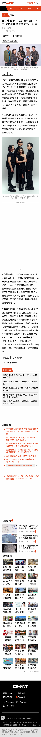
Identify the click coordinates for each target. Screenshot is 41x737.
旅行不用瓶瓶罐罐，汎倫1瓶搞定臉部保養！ (33, 568)
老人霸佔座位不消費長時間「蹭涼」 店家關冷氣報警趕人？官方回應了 (20, 667)
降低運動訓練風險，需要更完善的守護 (32, 596)
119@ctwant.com (24, 478)
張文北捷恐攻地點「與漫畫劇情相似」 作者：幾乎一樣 (22, 460)
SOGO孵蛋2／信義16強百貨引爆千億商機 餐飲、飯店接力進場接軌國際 (20, 624)
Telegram (10, 706)
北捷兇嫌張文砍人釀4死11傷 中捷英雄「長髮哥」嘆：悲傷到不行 (22, 450)
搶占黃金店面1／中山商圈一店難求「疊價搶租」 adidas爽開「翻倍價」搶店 (33, 610)
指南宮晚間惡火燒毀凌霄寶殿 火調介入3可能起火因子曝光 (8, 610)
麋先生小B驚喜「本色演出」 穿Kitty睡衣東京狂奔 (20, 376)
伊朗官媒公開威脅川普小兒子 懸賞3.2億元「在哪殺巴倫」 (7, 638)
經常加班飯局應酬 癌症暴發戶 (7, 596)
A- (10, 73)
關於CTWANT (9, 693)
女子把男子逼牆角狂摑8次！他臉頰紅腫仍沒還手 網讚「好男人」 (33, 667)
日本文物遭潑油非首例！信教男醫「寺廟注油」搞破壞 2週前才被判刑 (20, 596)
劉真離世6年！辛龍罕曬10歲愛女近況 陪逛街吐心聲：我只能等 (8, 624)
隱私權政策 (8, 732)
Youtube (23, 702)
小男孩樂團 (17, 36)
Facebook (10, 702)
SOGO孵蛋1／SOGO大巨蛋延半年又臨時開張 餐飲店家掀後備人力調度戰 (8, 582)
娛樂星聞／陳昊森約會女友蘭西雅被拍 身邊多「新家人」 (32, 582)
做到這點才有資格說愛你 (19, 638)
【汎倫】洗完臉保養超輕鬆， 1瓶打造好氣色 (20, 610)
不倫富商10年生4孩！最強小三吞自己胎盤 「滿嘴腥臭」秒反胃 (19, 653)
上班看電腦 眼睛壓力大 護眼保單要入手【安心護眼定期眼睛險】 (20, 465)
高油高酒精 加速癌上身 (19, 582)
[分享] (3, 718)
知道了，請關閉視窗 (33, 725)
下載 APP (31, 3)
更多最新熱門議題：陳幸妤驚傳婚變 (21, 455)
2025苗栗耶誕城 (10, 41)
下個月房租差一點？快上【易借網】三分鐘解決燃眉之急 (32, 653)
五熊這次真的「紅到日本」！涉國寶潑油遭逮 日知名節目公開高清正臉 (19, 568)
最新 (11, 8)
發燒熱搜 (21, 697)
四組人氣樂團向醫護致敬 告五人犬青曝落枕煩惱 (20, 389)
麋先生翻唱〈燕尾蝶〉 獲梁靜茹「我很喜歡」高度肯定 (20, 402)
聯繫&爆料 (22, 693)
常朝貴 (9, 28)
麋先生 (6, 36)
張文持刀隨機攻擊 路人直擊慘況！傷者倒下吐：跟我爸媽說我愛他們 (22, 444)
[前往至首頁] (8, 3)
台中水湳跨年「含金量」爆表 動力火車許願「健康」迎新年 (20, 395)
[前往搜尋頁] (37, 3)
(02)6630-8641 (26, 475)
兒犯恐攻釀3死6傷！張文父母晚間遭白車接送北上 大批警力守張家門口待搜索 (22, 431)
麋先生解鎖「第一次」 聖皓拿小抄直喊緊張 (20, 382)
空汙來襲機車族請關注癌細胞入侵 (32, 624)
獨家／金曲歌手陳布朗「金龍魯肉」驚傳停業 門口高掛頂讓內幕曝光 (8, 568)
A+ (5, 73)
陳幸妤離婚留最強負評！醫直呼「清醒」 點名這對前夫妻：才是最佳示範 (32, 638)
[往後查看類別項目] (36, 8)
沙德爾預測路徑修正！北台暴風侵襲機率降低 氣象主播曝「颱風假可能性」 (8, 667)
